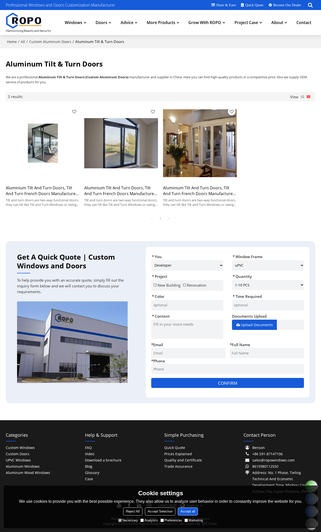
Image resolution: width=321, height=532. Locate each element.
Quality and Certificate (183, 460)
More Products (161, 22)
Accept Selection (160, 511)
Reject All (133, 511)
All (23, 41)
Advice (127, 22)
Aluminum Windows (23, 466)
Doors (101, 22)
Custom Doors (17, 453)
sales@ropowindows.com (273, 460)
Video (89, 453)
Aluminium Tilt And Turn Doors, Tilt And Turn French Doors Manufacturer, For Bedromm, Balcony (42, 191)
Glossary (92, 472)
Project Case (246, 22)
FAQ (88, 447)
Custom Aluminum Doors (50, 41)
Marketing (196, 520)
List (302, 96)
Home (12, 41)
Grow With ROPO (204, 22)
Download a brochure (103, 460)
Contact (303, 22)
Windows (73, 22)
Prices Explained (178, 453)
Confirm (227, 383)
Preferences (173, 520)
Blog (88, 466)
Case (89, 478)
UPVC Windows (18, 460)
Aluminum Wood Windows (28, 472)
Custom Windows (20, 447)
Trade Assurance (178, 466)
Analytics (151, 520)
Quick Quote (254, 5)
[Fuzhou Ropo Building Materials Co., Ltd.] (28, 22)
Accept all (188, 511)
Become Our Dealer (287, 5)
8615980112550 (265, 466)
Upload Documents (257, 324)
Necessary (130, 520)
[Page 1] (152, 218)
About (277, 22)
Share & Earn (226, 5)
